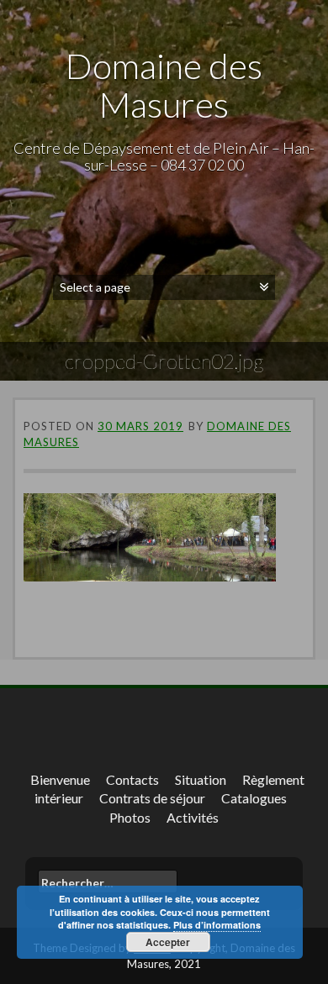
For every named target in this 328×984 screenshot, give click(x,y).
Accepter (167, 942)
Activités (193, 817)
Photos (130, 817)
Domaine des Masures (164, 85)
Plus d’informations (217, 924)
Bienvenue (60, 779)
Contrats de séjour (152, 798)
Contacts (132, 779)
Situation (200, 779)
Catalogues (254, 798)
